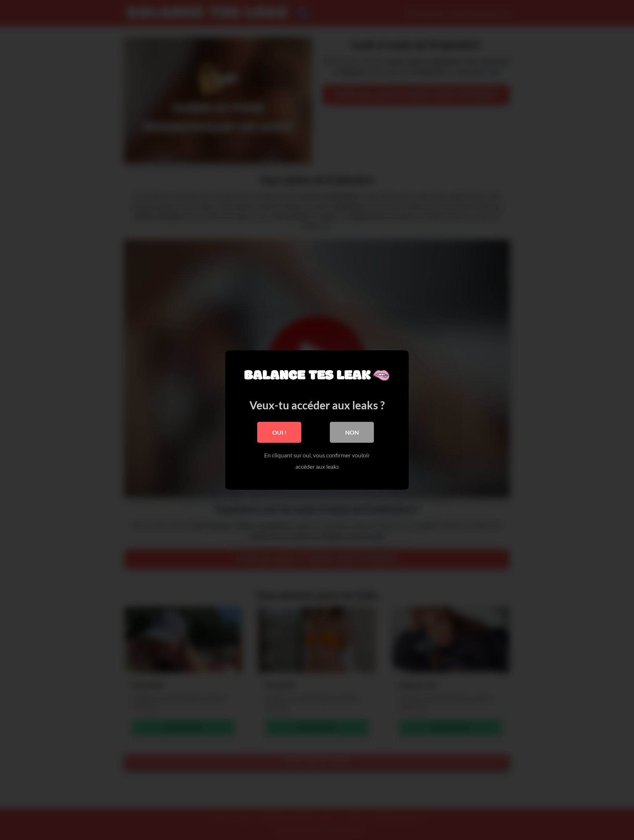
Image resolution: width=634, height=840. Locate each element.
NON (352, 432)
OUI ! (279, 432)
